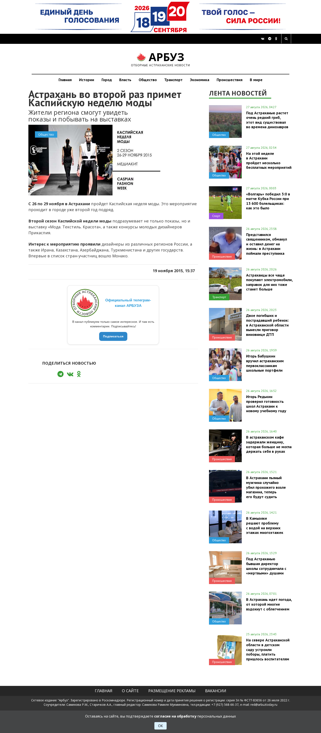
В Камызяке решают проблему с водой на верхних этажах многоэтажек (264, 525)
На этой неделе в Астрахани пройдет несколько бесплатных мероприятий (269, 160)
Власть (125, 79)
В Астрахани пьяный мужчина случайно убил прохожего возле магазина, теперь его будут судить (266, 487)
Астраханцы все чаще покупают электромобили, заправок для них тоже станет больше (269, 282)
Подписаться (113, 336)
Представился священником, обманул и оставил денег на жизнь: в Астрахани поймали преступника (266, 244)
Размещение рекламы (171, 690)
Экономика (199, 79)
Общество (148, 79)
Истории (86, 79)
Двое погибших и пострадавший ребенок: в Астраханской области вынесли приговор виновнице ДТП (267, 325)
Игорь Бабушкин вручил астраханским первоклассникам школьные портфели (265, 363)
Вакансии (215, 690)
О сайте (130, 690)
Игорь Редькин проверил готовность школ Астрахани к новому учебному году (266, 403)
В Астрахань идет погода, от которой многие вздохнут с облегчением (269, 604)
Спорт (216, 216)
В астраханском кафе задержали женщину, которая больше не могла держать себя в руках (269, 444)
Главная (65, 79)
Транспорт (173, 79)
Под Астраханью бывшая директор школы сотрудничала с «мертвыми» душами (266, 565)
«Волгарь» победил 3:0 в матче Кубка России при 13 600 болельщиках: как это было (268, 200)
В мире (256, 79)
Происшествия (229, 79)
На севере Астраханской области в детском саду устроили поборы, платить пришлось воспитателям (268, 649)
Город (107, 79)
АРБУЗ (160, 58)
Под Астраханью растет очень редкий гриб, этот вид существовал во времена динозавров (267, 119)
